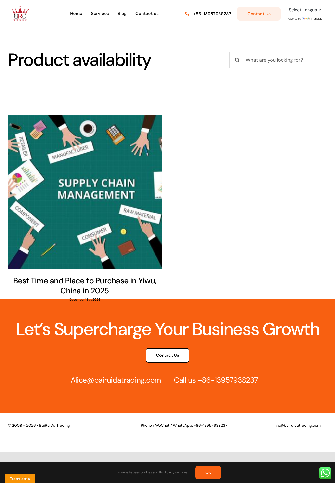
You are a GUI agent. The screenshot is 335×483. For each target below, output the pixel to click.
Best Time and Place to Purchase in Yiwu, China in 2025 (84, 285)
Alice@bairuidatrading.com (116, 380)
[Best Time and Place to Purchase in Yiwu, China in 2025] (85, 192)
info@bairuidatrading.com (297, 425)
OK (208, 472)
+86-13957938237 (212, 14)
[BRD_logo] (20, 8)
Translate (316, 18)
